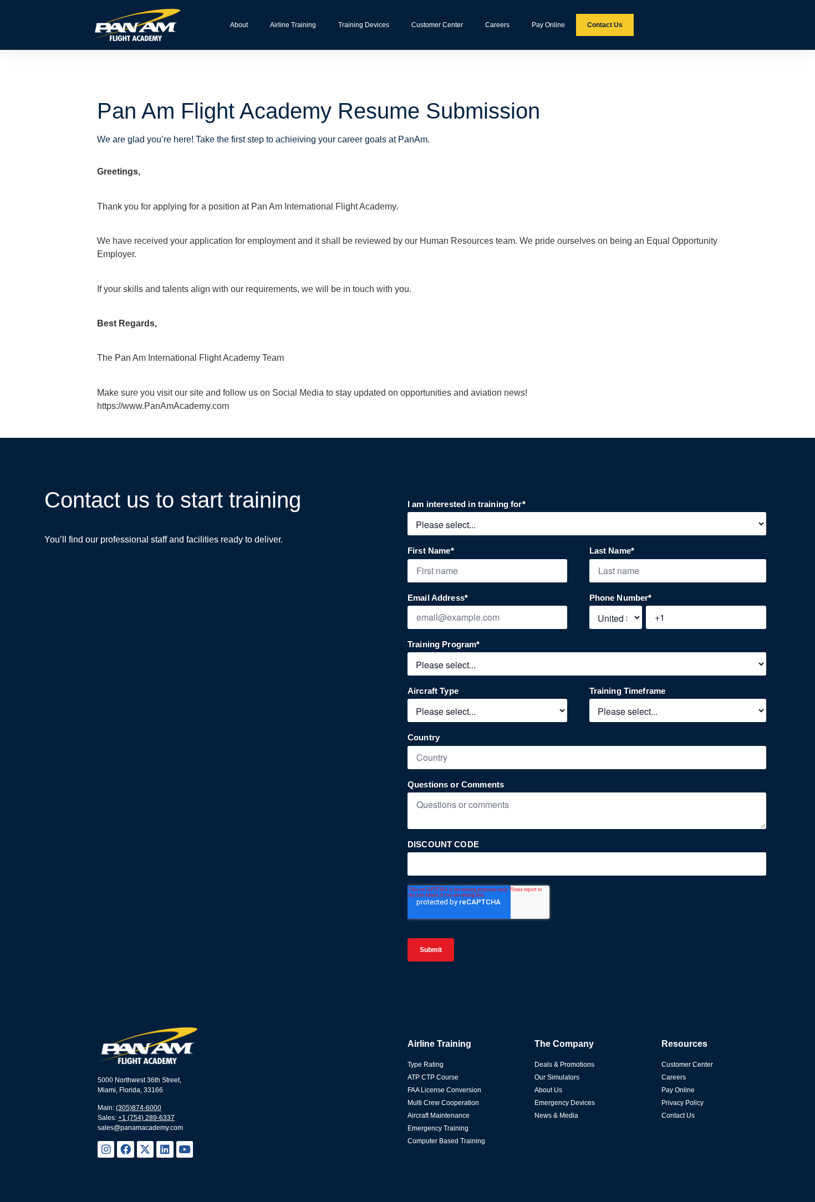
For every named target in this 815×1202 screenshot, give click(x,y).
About (239, 25)
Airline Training (293, 25)
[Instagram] (106, 1149)
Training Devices (363, 25)
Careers (497, 25)
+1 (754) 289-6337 (146, 1118)
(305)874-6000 (138, 1108)
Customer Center (437, 25)
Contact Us (605, 25)
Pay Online (548, 25)
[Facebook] (125, 1149)
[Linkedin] (164, 1149)
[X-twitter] (145, 1149)
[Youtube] (184, 1149)
